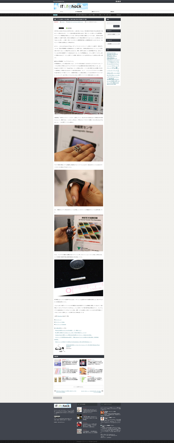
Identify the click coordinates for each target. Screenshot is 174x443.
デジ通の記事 (58, 328)
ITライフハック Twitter (60, 322)
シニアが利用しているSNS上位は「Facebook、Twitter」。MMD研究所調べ (95, 379)
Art (110, 52)
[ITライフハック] (71, 9)
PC (115, 58)
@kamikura (59, 316)
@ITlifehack (109, 437)
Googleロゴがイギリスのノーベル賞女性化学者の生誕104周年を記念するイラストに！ (90, 411)
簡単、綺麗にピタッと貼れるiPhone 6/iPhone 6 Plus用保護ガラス (69, 379)
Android (108, 52)
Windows (111, 61)
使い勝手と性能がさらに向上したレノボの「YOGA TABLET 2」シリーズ (70, 332)
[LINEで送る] (69, 28)
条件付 (63, 418)
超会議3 (117, 82)
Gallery (114, 52)
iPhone (109, 56)
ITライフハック (58, 319)
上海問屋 (110, 79)
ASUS (112, 52)
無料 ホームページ (95, 11)
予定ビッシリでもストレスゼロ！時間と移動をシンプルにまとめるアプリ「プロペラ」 (95, 363)
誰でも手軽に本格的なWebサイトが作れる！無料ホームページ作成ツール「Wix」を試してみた (67, 14)
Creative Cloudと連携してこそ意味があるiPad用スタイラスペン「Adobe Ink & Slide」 (73, 335)
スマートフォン (115, 64)
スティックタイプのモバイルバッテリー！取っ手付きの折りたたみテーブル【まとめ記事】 (69, 371)
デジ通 (114, 68)
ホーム (61, 11)
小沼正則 (109, 81)
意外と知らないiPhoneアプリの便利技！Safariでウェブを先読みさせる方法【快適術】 (66, 391)
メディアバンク (111, 77)
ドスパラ (110, 70)
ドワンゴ (115, 70)
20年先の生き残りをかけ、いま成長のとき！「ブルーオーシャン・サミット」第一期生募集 (106, 14)
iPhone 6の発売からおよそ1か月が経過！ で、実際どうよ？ (68, 330)
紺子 (112, 82)
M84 (116, 56)
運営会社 (112, 11)
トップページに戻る (57, 397)
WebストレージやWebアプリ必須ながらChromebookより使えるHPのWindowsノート (73, 341)
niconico (110, 58)
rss (116, 1)
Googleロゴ (114, 54)
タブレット (115, 66)
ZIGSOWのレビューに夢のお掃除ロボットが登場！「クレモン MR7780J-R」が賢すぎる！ (89, 425)
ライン (117, 77)
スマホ (109, 64)
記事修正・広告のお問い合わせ (59, 422)
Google (109, 54)
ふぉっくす (115, 61)
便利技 (115, 79)
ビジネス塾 (117, 75)
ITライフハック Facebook (60, 324)
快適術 (113, 81)
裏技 (114, 82)
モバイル (67, 359)
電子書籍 (114, 84)
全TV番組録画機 (78, 11)
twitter (118, 1)
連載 (108, 84)
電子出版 (110, 84)
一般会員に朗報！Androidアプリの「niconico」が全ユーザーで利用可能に (90, 418)
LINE (113, 56)
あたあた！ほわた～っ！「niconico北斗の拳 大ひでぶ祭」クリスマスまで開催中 (91, 391)
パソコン (111, 75)
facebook (120, 1)
